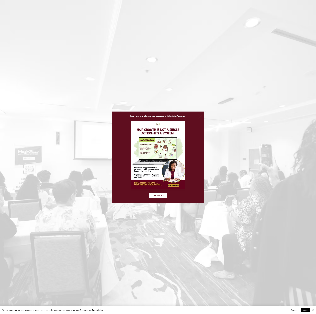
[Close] (313, 310)
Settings (294, 310)
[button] (200, 116)
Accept (305, 310)
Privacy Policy (97, 310)
